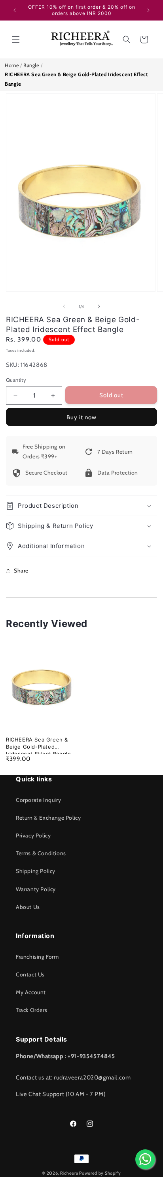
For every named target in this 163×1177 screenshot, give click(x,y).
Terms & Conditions (41, 853)
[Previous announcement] (14, 10)
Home (12, 65)
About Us (28, 906)
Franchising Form (37, 956)
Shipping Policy (35, 871)
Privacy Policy (33, 835)
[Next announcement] (148, 10)
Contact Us (30, 974)
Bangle (31, 65)
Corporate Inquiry (38, 799)
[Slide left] (64, 306)
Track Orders (31, 1010)
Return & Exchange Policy (48, 817)
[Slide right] (99, 306)
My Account (31, 992)
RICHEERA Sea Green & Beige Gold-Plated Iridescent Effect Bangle (38, 743)
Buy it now (81, 417)
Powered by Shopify (100, 1173)
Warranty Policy (36, 889)
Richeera (69, 1173)
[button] (16, 39)
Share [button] (21, 570)
